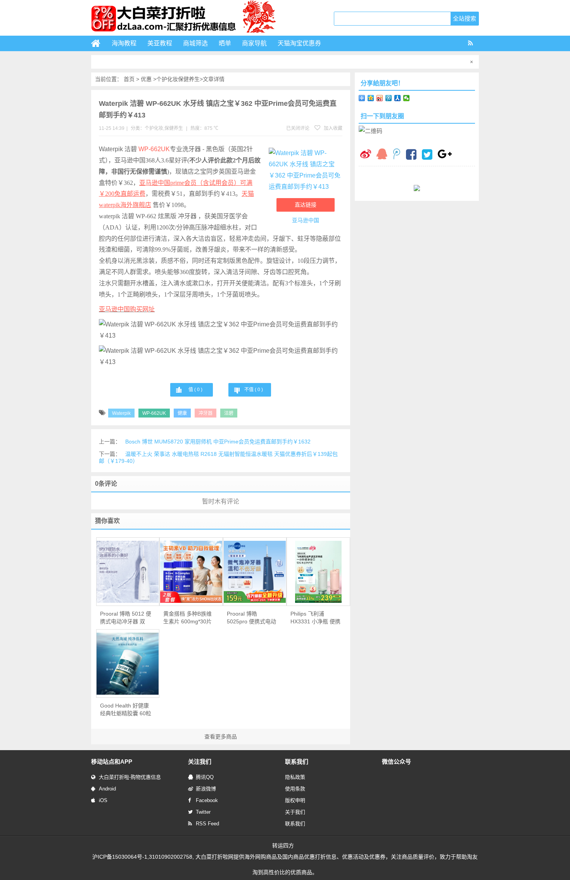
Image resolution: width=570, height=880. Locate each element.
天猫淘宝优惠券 (299, 43)
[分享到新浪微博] (380, 98)
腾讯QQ (205, 777)
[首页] (99, 43)
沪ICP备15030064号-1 (119, 857)
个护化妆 (167, 79)
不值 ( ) (253, 389)
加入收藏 (332, 128)
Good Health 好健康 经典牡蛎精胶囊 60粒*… (125, 709)
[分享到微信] (406, 98)
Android (107, 789)
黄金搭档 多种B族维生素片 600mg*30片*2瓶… (187, 618)
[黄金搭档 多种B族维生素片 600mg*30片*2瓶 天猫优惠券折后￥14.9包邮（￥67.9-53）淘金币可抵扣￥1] (191, 572)
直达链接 (305, 205)
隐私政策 (295, 777)
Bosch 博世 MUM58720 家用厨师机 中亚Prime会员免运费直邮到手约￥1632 (218, 441)
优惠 (146, 79)
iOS (103, 800)
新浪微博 (206, 789)
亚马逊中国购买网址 (127, 309)
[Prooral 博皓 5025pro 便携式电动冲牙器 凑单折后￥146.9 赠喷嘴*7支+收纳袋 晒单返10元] (254, 572)
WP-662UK (154, 149)
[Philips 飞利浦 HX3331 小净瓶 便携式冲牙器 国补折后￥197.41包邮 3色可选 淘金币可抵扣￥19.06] (318, 572)
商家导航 (254, 43)
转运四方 (283, 845)
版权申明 (295, 800)
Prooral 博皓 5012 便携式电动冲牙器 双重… (125, 618)
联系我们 (295, 824)
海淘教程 (124, 43)
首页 (129, 79)
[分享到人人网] (397, 98)
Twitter (203, 812)
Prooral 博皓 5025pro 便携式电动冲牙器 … (251, 618)
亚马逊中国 (305, 220)
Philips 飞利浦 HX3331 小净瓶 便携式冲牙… (315, 618)
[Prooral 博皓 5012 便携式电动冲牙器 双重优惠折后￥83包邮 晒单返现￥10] (128, 572)
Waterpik (121, 413)
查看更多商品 (220, 736)
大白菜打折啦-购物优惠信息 (130, 777)
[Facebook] (411, 155)
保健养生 (189, 79)
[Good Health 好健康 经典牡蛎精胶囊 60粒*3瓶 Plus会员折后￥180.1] (128, 664)
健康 (182, 413)
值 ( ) (195, 389)
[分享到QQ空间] (371, 98)
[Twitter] (427, 155)
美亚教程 (159, 43)
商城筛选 (195, 43)
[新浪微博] (365, 154)
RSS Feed (207, 824)
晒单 (225, 43)
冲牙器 (205, 413)
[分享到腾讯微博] (388, 98)
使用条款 (295, 789)
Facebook (207, 800)
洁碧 (228, 413)
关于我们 (295, 812)
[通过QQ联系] (382, 154)
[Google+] (445, 154)
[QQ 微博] (397, 154)
